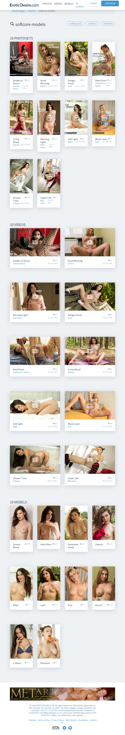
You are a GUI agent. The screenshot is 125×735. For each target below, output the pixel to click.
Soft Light (73, 139)
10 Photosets (75, 23)
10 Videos (92, 23)
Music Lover (101, 139)
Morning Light (44, 141)
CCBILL (54, 715)
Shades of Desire (18, 82)
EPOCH (44, 715)
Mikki (70, 142)
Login (93, 3)
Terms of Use (44, 720)
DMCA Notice (71, 720)
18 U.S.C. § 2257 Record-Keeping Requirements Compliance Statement (62, 711)
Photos (47, 3)
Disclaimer (83, 720)
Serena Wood (16, 87)
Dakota (16, 145)
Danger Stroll (71, 82)
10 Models (108, 23)
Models (68, 3)
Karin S (43, 86)
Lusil (70, 86)
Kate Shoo (42, 146)
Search (80, 6)
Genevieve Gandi (100, 84)
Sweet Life (45, 197)
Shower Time (17, 199)
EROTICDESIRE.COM (45, 705)
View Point (100, 80)
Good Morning (44, 82)
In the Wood (16, 141)
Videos (58, 3)
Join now (110, 3)
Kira (97, 142)
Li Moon (16, 203)
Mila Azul (42, 202)
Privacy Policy (57, 720)
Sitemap (32, 720)
